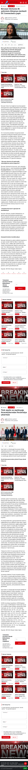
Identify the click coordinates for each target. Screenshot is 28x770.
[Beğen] (2, 45)
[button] (21, 3)
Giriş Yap (14, 382)
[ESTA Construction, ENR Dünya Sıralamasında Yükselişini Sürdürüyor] (7, 96)
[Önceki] (1, 395)
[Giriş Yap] (23, 3)
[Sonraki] (27, 395)
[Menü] (2, 2)
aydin (6, 17)
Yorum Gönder (6, 382)
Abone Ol (20, 288)
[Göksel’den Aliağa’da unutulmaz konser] (14, 750)
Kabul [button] (25, 768)
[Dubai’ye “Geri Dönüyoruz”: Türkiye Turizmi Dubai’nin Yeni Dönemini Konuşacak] (21, 81)
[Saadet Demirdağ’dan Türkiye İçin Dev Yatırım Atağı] (7, 81)
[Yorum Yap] (9, 45)
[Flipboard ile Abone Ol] (13, 41)
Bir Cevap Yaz (6, 350)
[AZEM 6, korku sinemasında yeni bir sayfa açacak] (14, 395)
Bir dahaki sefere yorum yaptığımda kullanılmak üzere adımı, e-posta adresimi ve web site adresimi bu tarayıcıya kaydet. (15, 378)
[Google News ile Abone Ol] (5, 41)
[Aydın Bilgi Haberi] (11, 2)
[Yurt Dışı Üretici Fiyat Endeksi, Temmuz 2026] (20, 322)
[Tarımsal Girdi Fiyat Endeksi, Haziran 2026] (7, 337)
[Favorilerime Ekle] (5, 45)
